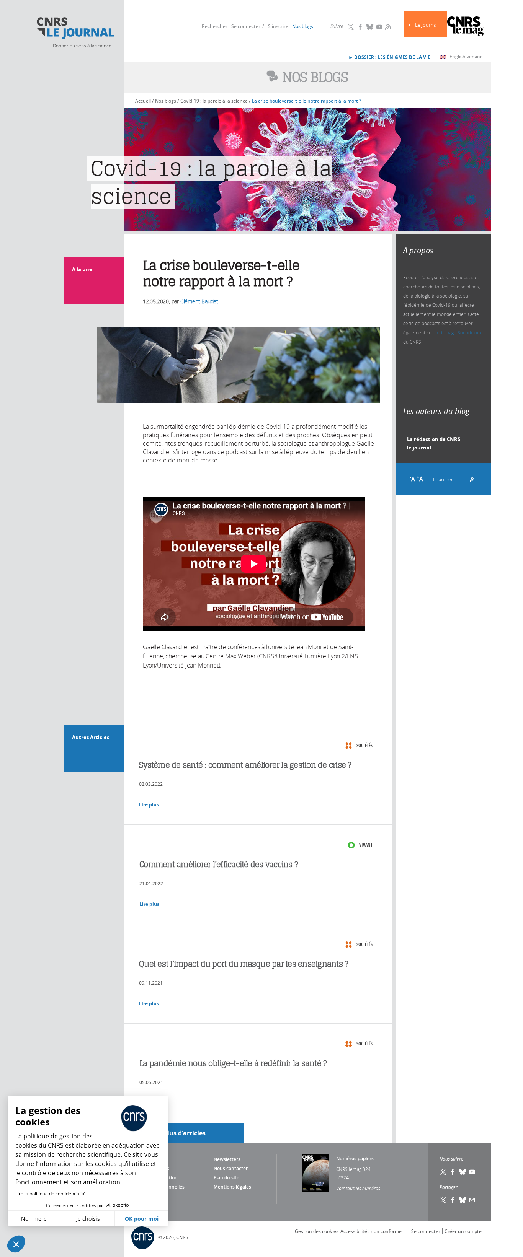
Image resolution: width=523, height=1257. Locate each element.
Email (472, 1200)
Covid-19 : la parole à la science (214, 101)
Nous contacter (231, 1168)
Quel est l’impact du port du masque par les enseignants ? (243, 964)
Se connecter (245, 26)
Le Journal (426, 25)
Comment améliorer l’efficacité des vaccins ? (218, 864)
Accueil (143, 101)
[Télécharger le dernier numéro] (315, 1173)
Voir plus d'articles (178, 1133)
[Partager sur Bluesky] (462, 1200)
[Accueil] (75, 28)
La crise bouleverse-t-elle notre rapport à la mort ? (306, 101)
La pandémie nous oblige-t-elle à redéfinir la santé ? (233, 1063)
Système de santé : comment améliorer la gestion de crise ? (245, 765)
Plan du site (226, 1177)
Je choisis (88, 1218)
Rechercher (214, 26)
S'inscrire (278, 26)
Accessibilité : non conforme (371, 1231)
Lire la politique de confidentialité (50, 1193)
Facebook (360, 27)
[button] (16, 1244)
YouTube (379, 27)
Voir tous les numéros (358, 1188)
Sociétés (364, 745)
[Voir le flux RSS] (469, 478)
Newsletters (227, 1159)
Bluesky (370, 27)
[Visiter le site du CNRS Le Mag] (465, 27)
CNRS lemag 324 (353, 1169)
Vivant (366, 845)
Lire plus (149, 804)
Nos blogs (302, 26)
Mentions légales (232, 1187)
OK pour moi (142, 1218)
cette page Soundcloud (458, 332)
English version (466, 56)
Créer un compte (463, 1231)
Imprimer (443, 479)
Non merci (34, 1218)
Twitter (351, 27)
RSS (387, 26)
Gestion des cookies (316, 1231)
